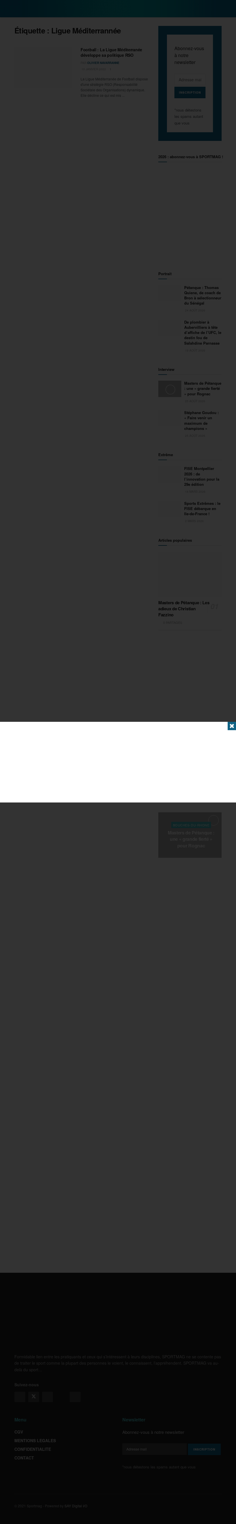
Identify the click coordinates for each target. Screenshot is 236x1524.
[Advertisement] (118, 762)
